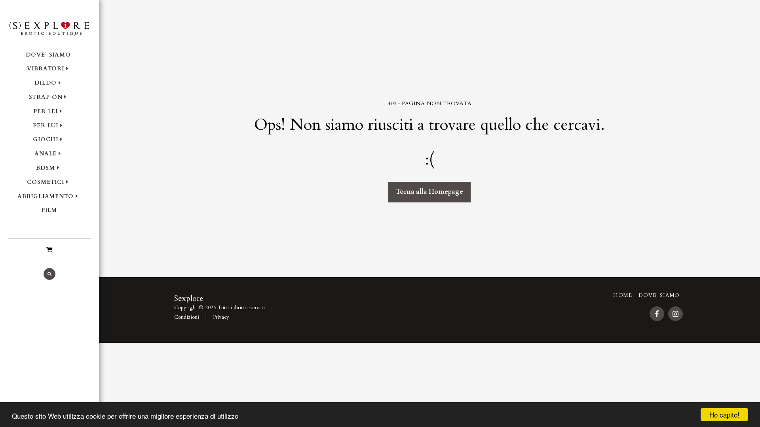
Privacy (221, 317)
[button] (49, 249)
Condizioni (186, 317)
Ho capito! (724, 414)
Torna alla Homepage (429, 191)
